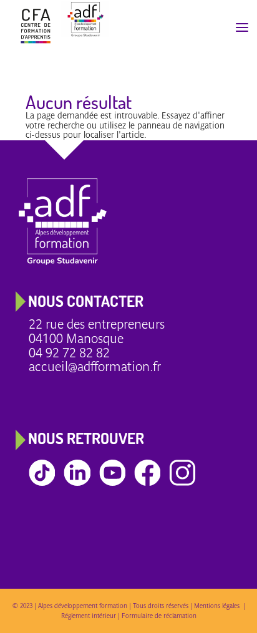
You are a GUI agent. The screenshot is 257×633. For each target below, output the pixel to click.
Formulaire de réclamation (159, 615)
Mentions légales (218, 605)
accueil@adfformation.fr (95, 366)
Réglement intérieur (88, 615)
